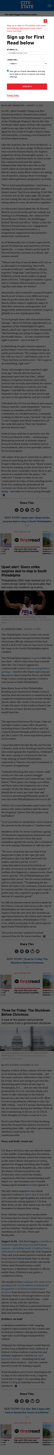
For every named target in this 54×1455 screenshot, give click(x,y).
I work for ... (12, 59)
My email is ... (13, 49)
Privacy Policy (13, 95)
